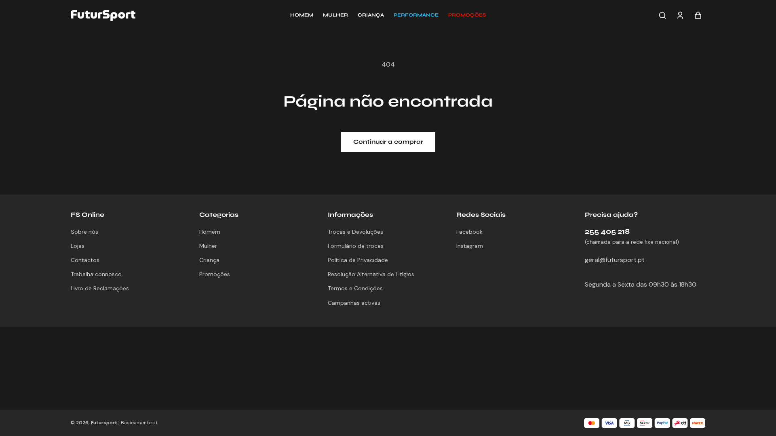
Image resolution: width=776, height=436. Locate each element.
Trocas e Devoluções (355, 231)
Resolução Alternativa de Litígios (371, 274)
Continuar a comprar (388, 141)
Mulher (208, 245)
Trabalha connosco (96, 274)
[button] (467, 15)
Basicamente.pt (139, 422)
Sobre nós (84, 231)
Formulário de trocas (356, 245)
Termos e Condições (355, 288)
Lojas (77, 245)
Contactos (85, 260)
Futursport (104, 422)
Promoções (214, 274)
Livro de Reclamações (100, 288)
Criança (209, 260)
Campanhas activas (354, 302)
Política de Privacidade (358, 260)
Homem (209, 231)
